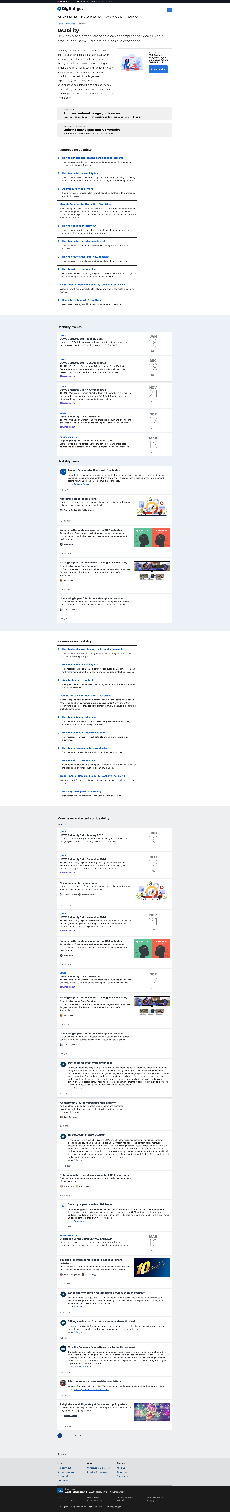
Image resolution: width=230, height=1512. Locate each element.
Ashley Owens (88, 510)
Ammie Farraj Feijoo (72, 1275)
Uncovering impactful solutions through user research (92, 598)
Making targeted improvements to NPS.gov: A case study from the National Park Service (93, 564)
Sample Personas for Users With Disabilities (85, 204)
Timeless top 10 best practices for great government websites (91, 1261)
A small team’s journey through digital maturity (88, 1102)
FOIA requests (93, 1497)
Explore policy (158, 69)
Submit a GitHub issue (97, 1472)
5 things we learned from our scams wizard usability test (101, 1321)
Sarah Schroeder (71, 1117)
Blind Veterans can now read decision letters (94, 1381)
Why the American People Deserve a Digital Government (101, 1347)
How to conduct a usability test (80, 173)
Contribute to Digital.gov (98, 1468)
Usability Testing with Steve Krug (81, 300)
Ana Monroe (69, 1186)
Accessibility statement (67, 1501)
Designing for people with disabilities (90, 1062)
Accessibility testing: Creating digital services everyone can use (106, 1292)
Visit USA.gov (114, 1507)
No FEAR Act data (94, 1501)
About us (121, 1468)
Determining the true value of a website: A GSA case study (94, 1175)
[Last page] (80, 1435)
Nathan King (69, 580)
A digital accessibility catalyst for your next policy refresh (94, 1404)
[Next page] (75, 1435)
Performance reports (156, 1497)
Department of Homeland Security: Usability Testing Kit (92, 284)
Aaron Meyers (85, 1186)
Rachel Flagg (90, 1275)
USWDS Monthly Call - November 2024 (83, 389)
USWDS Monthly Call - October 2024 (81, 416)
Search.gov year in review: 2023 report (91, 1204)
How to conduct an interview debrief (83, 241)
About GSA (62, 1497)
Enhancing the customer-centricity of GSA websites (91, 530)
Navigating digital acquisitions (78, 498)
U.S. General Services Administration (106, 1492)
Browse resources (91, 16)
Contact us (122, 1472)
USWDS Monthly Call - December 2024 (83, 363)
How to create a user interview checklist (85, 256)
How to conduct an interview (79, 225)
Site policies (122, 1476)
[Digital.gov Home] (86, 8)
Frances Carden (70, 510)
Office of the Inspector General (126, 1498)
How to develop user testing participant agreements (93, 157)
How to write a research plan (79, 269)
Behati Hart (68, 544)
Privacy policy (152, 1501)
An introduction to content (77, 188)
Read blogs (132, 16)
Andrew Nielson (70, 1416)
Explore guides (113, 16)
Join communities (67, 16)
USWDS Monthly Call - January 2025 (81, 339)
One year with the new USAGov (86, 1135)
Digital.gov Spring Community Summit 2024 (86, 440)
